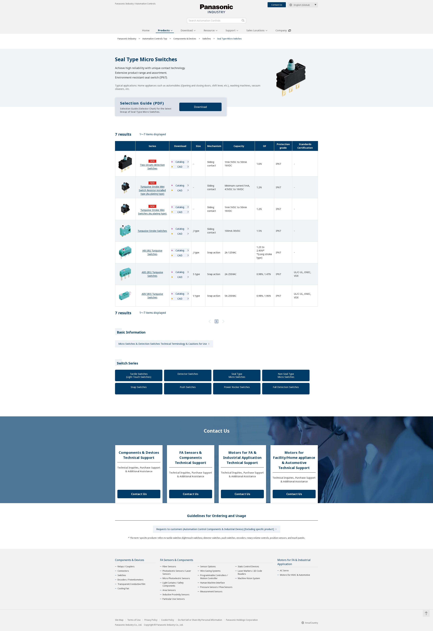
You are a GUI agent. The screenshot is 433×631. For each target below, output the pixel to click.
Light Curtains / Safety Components (173, 584)
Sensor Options (208, 566)
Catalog (180, 161)
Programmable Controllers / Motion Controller (214, 577)
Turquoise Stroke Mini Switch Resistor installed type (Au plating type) (152, 190)
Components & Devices (184, 38)
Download (187, 30)
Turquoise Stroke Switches (152, 230)
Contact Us (276, 4)
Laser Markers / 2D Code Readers (250, 572)
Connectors (123, 570)
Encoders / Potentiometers (130, 579)
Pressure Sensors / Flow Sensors (216, 587)
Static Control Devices (248, 566)
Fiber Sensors (169, 566)
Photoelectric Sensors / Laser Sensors (177, 572)
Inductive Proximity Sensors (176, 594)
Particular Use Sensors (174, 599)
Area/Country (311, 622)
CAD (179, 166)
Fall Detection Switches (286, 387)
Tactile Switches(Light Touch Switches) (138, 375)
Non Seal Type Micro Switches (286, 375)
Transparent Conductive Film (131, 584)
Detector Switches (187, 373)
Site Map (119, 620)
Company (281, 30)
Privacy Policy (150, 620)
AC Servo (284, 570)
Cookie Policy (167, 620)
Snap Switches (139, 387)
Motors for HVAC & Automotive (295, 574)
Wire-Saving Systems (210, 570)
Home (146, 30)
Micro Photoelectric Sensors (176, 578)
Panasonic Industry (127, 38)
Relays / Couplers (126, 566)
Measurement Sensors (211, 591)
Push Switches (188, 387)
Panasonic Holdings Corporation (242, 620)
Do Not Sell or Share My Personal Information (200, 620)
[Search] (243, 20)
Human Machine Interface (212, 582)
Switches (206, 38)
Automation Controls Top (154, 38)
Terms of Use (134, 620)
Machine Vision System (249, 578)
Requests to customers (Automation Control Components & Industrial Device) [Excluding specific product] (215, 529)
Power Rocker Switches (237, 387)
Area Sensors (169, 590)
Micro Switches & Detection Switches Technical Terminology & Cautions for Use (162, 343)
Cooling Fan (123, 588)
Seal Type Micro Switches (237, 375)
